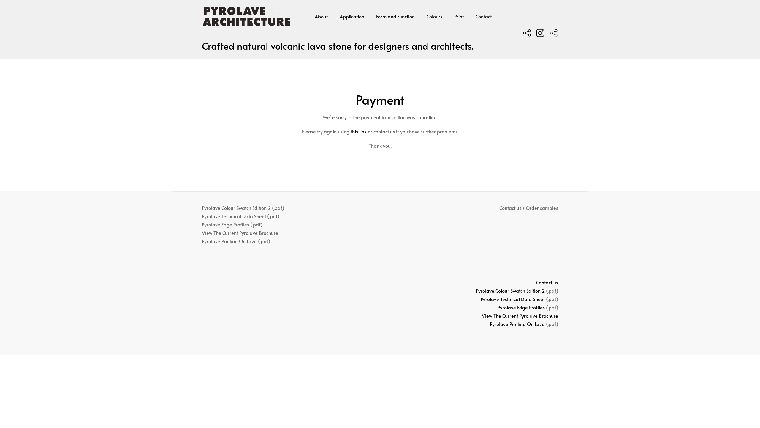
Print (459, 16)
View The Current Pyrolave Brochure (520, 315)
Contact (484, 16)
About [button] (321, 16)
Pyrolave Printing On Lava (517, 324)
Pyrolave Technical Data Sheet (513, 299)
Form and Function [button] (395, 16)
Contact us (547, 282)
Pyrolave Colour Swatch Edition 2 (510, 290)
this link (359, 131)
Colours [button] (434, 16)
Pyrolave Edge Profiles (521, 307)
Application (352, 16)
